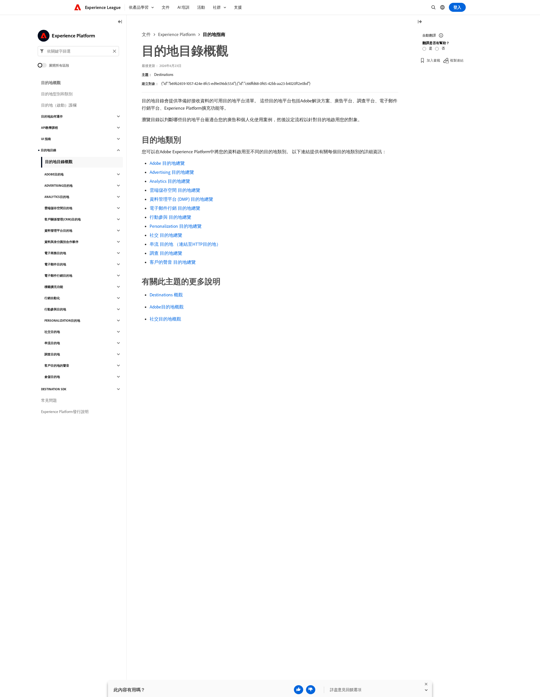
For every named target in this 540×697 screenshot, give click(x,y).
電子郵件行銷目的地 (58, 276)
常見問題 (49, 400)
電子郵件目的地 (55, 264)
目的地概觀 (51, 82)
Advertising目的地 (58, 186)
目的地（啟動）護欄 (58, 105)
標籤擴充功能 (53, 287)
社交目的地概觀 (165, 319)
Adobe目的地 (54, 174)
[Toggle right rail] (419, 22)
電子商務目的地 (55, 253)
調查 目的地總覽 (166, 253)
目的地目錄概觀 (59, 161)
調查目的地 (52, 354)
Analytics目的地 (56, 197)
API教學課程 (49, 128)
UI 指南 (46, 139)
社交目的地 (52, 332)
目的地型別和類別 (57, 93)
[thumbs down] (310, 689)
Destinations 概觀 (166, 294)
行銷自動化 (52, 298)
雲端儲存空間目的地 (58, 208)
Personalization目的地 (62, 320)
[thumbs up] (298, 689)
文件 (146, 34)
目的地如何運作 (52, 116)
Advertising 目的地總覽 (172, 172)
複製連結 (457, 60)
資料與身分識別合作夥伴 (61, 242)
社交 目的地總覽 (166, 235)
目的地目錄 (48, 150)
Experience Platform (176, 34)
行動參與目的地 (55, 309)
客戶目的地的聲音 (56, 365)
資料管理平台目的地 (58, 231)
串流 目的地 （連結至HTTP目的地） (185, 244)
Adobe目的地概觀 (167, 307)
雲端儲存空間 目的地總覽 (175, 190)
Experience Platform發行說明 (65, 411)
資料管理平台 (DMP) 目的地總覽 (181, 199)
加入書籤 (433, 60)
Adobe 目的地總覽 (167, 163)
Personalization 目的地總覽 (176, 226)
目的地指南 (214, 34)
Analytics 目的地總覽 (170, 181)
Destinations (163, 74)
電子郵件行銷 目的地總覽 (175, 208)
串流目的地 (52, 343)
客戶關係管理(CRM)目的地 (62, 219)
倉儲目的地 (52, 377)
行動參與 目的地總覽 (170, 217)
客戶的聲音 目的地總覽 (173, 262)
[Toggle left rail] (120, 22)
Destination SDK (53, 389)
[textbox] (78, 51)
